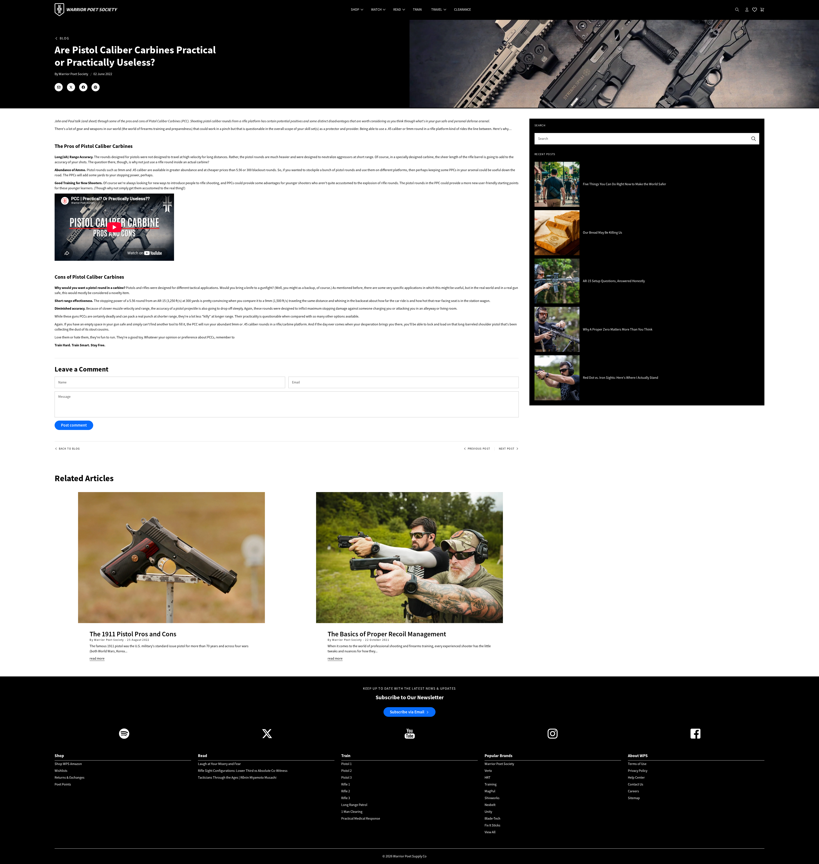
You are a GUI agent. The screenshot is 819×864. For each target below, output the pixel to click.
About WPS (638, 755)
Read (202, 755)
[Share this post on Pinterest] (95, 87)
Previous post (479, 448)
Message (64, 396)
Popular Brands (499, 755)
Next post (507, 448)
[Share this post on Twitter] (71, 87)
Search (543, 138)
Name (62, 382)
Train (345, 755)
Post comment (74, 425)
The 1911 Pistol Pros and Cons (133, 634)
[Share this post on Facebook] (83, 87)
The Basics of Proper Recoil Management (387, 634)
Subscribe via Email (407, 711)
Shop (59, 755)
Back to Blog (69, 448)
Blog (64, 38)
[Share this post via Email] (59, 87)
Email (296, 382)
